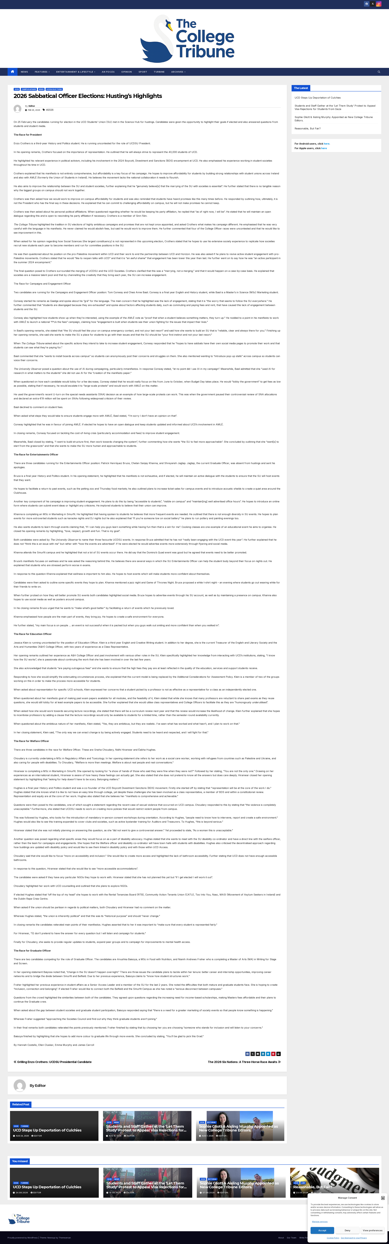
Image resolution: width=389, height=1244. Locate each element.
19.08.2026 (115, 1192)
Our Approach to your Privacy (354, 1238)
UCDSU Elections (54, 89)
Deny (347, 1230)
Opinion (126, 71)
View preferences (372, 1230)
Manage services (320, 1221)
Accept (322, 1230)
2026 (17, 89)
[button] (382, 1197)
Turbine (159, 71)
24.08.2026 (22, 1192)
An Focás (108, 71)
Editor (32, 106)
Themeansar (65, 1237)
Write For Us (305, 1237)
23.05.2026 (302, 1192)
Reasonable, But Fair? (308, 128)
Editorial (211, 1122)
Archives (177, 71)
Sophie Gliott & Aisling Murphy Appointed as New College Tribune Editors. (238, 1128)
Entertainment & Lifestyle (75, 71)
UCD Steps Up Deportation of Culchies (47, 1130)
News (24, 71)
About (281, 1237)
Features (41, 71)
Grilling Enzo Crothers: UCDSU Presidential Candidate (54, 1062)
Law (303, 1183)
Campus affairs (29, 89)
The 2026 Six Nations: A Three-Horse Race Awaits (243, 1062)
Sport (143, 71)
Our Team (291, 1237)
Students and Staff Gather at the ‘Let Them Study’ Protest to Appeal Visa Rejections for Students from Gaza (145, 1130)
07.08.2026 (209, 1192)
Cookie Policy (333, 1238)
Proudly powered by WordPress (23, 1237)
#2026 (49, 109)
